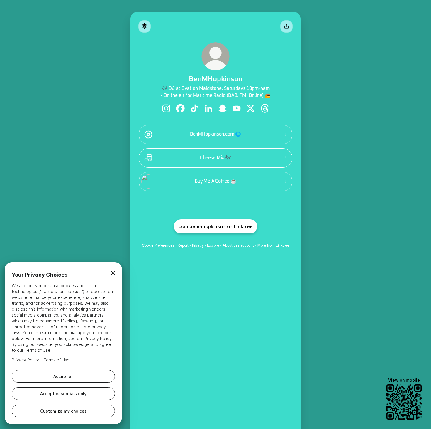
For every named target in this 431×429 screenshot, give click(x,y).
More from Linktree (273, 245)
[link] (166, 108)
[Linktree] (144, 26)
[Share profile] (286, 26)
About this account (238, 245)
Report (183, 245)
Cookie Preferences (158, 245)
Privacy (197, 245)
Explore (213, 245)
